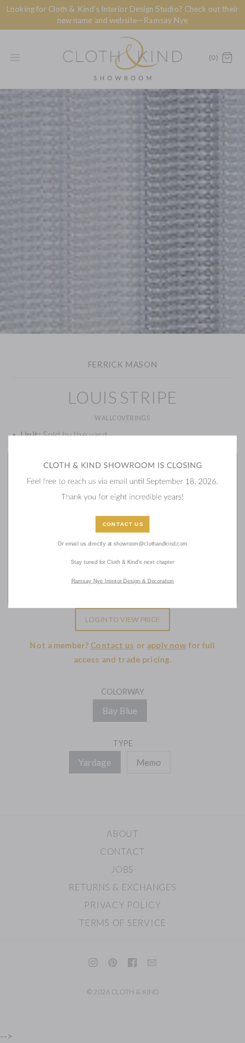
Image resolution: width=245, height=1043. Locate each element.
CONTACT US (122, 524)
